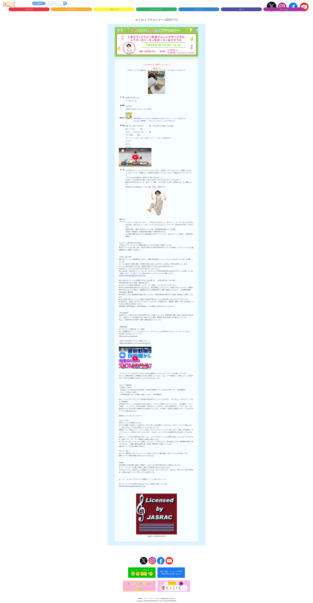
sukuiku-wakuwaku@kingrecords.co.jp (132, 276)
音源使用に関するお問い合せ (168, 598)
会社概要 (140, 598)
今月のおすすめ (29, 9)
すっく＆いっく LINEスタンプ (142, 570)
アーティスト (199, 9)
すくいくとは (283, 9)
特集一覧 (241, 9)
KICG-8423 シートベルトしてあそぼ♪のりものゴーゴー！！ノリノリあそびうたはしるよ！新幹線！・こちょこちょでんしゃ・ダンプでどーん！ (160, 119)
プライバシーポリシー (149, 598)
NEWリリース (114, 9)
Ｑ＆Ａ (157, 598)
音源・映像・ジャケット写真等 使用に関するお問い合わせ (171, 572)
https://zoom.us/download (128, 336)
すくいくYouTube (71, 9)
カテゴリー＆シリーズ (156, 9)
